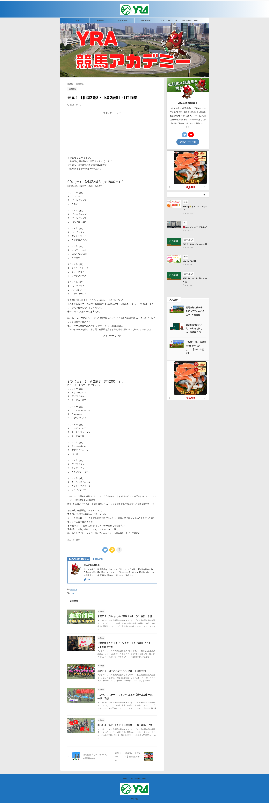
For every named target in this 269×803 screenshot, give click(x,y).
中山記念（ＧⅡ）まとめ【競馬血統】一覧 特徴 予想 (125, 725)
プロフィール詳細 (188, 142)
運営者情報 (145, 20)
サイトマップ (123, 20)
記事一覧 (101, 20)
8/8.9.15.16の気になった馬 (195, 244)
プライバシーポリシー (168, 20)
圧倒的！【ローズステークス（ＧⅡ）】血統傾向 (122, 670)
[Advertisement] (112, 134)
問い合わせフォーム (190, 20)
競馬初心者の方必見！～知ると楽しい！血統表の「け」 (195, 328)
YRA (72, 593)
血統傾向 (73, 589)
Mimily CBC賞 (189, 261)
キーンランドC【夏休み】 (196, 227)
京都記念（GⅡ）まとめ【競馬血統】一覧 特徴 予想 (125, 616)
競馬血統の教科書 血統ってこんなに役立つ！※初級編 (195, 311)
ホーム (78, 20)
